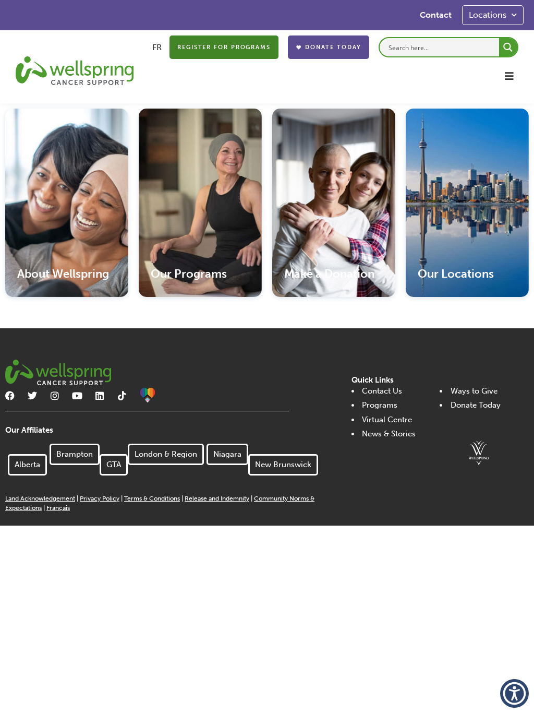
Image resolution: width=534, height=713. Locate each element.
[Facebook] (10, 395)
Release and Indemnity (217, 498)
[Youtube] (77, 395)
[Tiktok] (122, 395)
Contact (436, 15)
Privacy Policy (99, 498)
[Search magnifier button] (508, 47)
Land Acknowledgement (40, 498)
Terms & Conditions (152, 498)
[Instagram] (54, 395)
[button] (509, 76)
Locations (487, 15)
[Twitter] (32, 395)
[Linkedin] (99, 395)
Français (58, 508)
